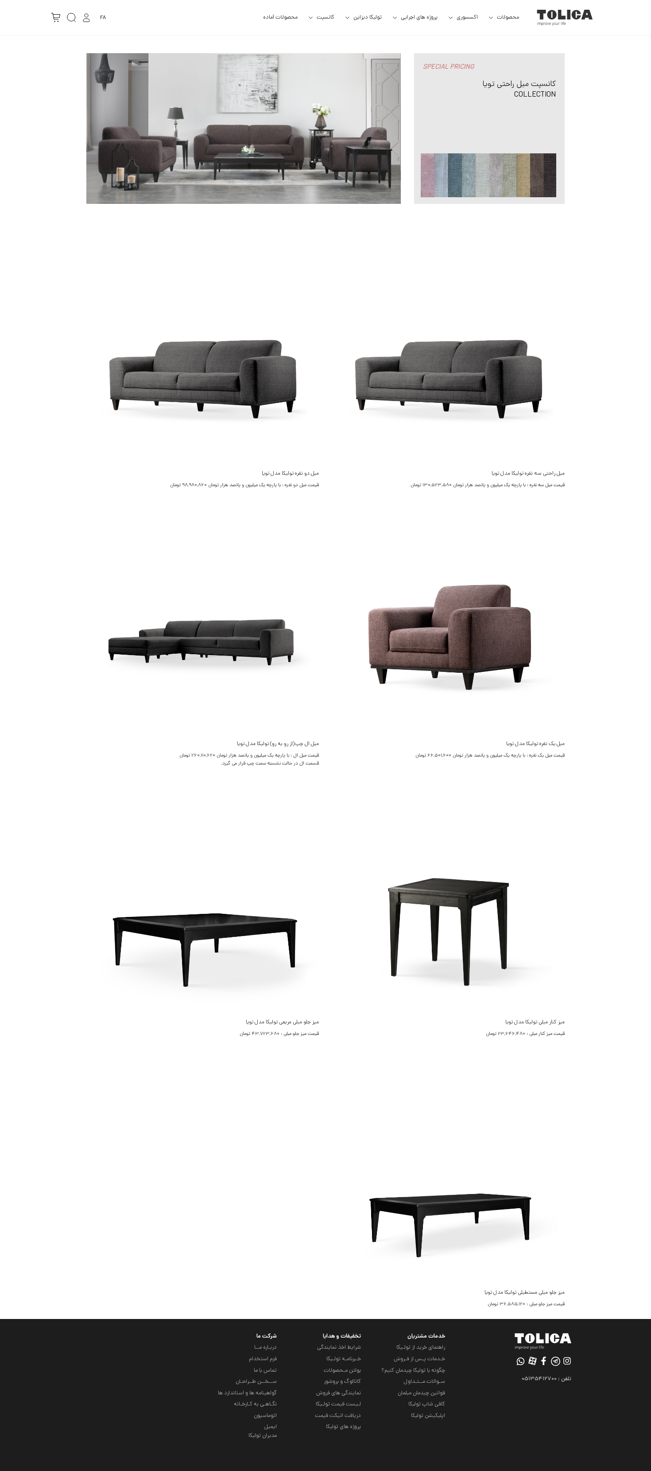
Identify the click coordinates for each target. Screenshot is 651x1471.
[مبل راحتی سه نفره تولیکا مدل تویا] (448, 349)
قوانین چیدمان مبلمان (421, 1393)
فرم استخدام (263, 1359)
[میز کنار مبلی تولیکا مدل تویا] (448, 898)
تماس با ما (265, 1370)
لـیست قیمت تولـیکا (338, 1404)
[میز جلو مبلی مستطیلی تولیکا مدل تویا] (448, 1168)
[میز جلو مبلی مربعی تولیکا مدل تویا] (202, 898)
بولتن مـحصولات (342, 1370)
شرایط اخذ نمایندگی (339, 1347)
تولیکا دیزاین (367, 17)
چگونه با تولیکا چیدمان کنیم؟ (413, 1370)
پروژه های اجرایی (419, 17)
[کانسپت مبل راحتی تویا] (243, 129)
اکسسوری (467, 17)
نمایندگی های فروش (338, 1393)
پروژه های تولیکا (343, 1427)
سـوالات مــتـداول (424, 1381)
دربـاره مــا (265, 1347)
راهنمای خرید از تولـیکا (420, 1347)
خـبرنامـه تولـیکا (343, 1359)
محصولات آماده (280, 17)
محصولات (508, 17)
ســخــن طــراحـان (256, 1381)
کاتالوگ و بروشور (342, 1381)
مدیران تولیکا (262, 1436)
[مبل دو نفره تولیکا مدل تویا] (202, 349)
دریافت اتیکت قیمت (338, 1416)
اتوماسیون (265, 1416)
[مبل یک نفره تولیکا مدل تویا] (448, 619)
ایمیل (270, 1427)
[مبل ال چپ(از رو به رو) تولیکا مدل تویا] (202, 619)
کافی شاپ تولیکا (426, 1404)
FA (103, 18)
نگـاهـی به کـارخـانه (255, 1404)
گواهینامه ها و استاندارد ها (247, 1393)
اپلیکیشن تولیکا (428, 1416)
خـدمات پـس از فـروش (419, 1359)
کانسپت (325, 17)
